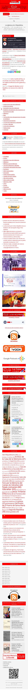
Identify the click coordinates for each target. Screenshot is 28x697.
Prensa (5, 185)
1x (11, 44)
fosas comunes (11, 487)
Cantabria (17, 467)
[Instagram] (15, 72)
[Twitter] (13, 72)
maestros (13, 497)
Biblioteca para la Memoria (10, 163)
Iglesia (13, 30)
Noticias (15, 28)
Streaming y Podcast (14, 317)
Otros (4, 183)
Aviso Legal (7, 687)
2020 (5, 578)
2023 (5, 573)
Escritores (6, 169)
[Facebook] (11, 72)
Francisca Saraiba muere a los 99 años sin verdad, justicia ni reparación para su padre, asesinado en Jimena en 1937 (14, 240)
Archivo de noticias (8, 106)
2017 (5, 583)
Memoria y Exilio (7, 181)
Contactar (5, 129)
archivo (11, 457)
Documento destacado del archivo (12, 167)
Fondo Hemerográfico (9, 174)
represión (10, 507)
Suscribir (15, 47)
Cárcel (6, 473)
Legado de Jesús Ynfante (9, 176)
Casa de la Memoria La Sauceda (14, 468)
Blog (4, 115)
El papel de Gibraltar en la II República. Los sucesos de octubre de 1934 (13, 87)
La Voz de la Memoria (8, 126)
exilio (8, 481)
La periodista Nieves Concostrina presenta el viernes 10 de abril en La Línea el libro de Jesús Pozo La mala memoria (14, 544)
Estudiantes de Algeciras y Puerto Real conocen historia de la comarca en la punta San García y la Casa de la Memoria (14, 551)
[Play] (5, 322)
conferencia (14, 471)
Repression (17, 507)
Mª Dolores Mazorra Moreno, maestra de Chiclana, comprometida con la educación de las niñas (18, 635)
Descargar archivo (7, 49)
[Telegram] (9, 72)
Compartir (22, 47)
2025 (5, 569)
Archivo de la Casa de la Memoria (11, 104)
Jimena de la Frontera (15, 494)
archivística (6, 461)
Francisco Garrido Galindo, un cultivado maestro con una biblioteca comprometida (17, 647)
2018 (5, 582)
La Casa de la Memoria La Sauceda (12, 122)
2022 (5, 574)
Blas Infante (21, 464)
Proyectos (6, 187)
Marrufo (10, 499)
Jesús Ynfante (13, 492)
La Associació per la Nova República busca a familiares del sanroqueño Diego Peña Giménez (14, 227)
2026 (5, 567)
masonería (17, 499)
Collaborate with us (8, 667)
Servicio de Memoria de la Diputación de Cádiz (15, 143)
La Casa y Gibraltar (8, 124)
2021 (5, 576)
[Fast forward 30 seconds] (14, 44)
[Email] (19, 72)
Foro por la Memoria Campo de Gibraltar (14, 516)
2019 (5, 580)
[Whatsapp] (17, 72)
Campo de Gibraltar (8, 467)
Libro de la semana (8, 178)
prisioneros (11, 503)
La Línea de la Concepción (10, 496)
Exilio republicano (18, 481)
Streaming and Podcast (14, 380)
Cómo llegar (6, 663)
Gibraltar (9, 489)
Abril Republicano (8, 28)
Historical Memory (21, 489)
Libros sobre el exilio (8, 180)
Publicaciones (6, 128)
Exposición (6, 172)
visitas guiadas (12, 512)
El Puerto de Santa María (9, 479)
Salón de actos (7, 189)
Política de (19, 687)
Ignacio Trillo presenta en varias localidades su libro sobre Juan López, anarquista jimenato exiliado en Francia (14, 537)
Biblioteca (5, 113)
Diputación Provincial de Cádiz (14, 477)
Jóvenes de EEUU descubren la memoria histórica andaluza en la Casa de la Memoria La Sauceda (14, 222)
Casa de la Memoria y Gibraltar (11, 165)
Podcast (20, 28)
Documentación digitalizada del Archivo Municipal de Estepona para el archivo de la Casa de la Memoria (17, 624)
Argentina (14, 461)
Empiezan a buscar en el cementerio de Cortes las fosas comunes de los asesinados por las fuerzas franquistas (13, 529)
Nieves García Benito (19, 55)
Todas (5, 190)
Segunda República (20, 30)
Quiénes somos (7, 662)
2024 (5, 571)
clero (9, 30)
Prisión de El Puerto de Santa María (13, 505)
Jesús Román (7, 492)
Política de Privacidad (13, 687)
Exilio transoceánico (8, 171)
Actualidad (6, 156)
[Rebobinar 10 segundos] (8, 44)
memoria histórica (10, 501)
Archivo (5, 158)
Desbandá (16, 475)
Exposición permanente (9, 120)
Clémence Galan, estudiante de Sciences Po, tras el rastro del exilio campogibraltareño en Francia (13, 245)
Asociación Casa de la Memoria (11, 108)
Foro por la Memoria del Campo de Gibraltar (12, 484)
